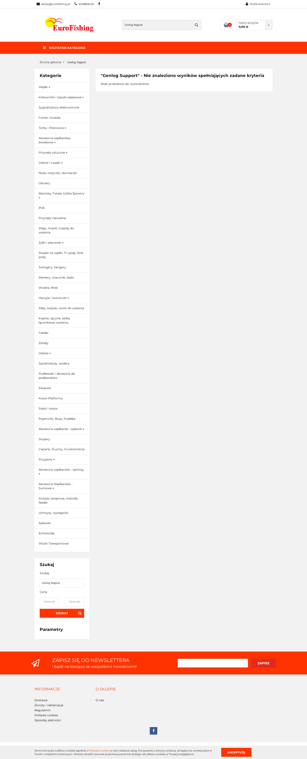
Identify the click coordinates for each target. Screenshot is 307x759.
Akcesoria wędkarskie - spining (61, 470)
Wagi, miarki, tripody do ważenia (56, 230)
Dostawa (40, 700)
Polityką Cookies (98, 750)
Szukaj (62, 613)
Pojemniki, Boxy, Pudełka (57, 419)
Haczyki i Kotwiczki (53, 298)
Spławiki (45, 523)
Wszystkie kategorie (66, 48)
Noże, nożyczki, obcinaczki (58, 173)
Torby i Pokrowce (52, 128)
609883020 (86, 4)
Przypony (46, 459)
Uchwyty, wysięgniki (53, 513)
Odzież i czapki (50, 163)
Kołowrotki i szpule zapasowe (60, 97)
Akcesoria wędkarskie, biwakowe (55, 140)
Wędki (44, 87)
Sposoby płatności (47, 720)
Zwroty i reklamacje (48, 705)
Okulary (44, 183)
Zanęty (43, 343)
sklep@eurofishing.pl (55, 4)
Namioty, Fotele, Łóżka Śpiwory (61, 193)
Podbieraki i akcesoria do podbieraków (57, 376)
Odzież (44, 353)
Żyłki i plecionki (50, 243)
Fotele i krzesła (49, 118)
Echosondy (47, 533)
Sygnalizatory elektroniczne (59, 107)
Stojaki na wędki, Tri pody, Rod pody (61, 255)
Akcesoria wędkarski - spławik (61, 429)
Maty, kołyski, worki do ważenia (61, 308)
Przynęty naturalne (52, 218)
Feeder (44, 333)
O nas (100, 700)
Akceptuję (236, 752)
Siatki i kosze (48, 408)
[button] (47, 689)
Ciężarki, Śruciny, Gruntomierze (62, 449)
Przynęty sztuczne (52, 152)
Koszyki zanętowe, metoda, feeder (58, 500)
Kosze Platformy (51, 398)
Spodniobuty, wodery (54, 363)
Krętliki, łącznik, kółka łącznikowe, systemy (54, 320)
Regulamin (42, 710)
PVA (42, 208)
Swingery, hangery (52, 267)
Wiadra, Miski (48, 288)
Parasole (45, 388)
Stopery (44, 439)
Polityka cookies (46, 715)
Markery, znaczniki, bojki (56, 277)
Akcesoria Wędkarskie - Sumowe (55, 486)
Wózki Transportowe (54, 543)
